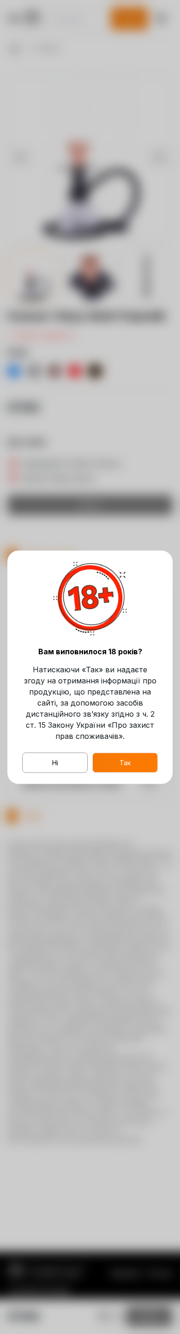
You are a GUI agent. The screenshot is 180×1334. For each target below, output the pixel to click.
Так (125, 762)
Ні (55, 762)
